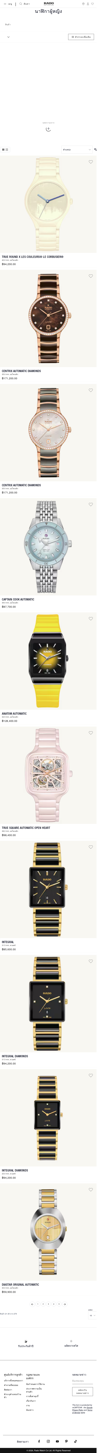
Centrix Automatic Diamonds (21, 371)
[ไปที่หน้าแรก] (49, 3)
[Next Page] (64, 1304)
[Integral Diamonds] (48, 1003)
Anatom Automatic (14, 713)
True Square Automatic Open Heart (26, 827)
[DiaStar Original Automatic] (48, 1232)
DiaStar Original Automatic (20, 1284)
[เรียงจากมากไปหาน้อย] (95, 149)
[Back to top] (48, 128)
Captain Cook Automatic (18, 599)
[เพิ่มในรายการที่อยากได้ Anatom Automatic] (90, 618)
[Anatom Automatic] (48, 661)
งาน (28, 1405)
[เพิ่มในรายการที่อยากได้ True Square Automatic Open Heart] (90, 732)
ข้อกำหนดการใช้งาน (35, 1384)
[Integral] (48, 889)
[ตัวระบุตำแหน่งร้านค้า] (83, 4)
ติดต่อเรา (8, 1389)
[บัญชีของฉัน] (88, 4)
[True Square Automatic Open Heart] (48, 775)
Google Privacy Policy (82, 1408)
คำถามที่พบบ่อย (11, 1385)
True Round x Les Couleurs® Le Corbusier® (33, 256)
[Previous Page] (32, 1304)
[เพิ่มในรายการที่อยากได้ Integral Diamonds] (90, 961)
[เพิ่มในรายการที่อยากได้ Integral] (90, 847)
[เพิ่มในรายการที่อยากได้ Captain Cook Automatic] (90, 504)
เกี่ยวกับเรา (31, 1400)
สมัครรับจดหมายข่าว (82, 1391)
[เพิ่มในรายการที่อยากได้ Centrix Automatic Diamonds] (90, 276)
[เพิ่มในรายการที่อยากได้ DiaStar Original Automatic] (90, 1189)
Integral (8, 942)
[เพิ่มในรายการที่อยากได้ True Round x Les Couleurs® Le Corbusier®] (90, 161)
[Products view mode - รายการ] (3, 149)
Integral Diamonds (15, 1056)
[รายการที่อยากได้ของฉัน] (92, 4)
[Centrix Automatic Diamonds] (48, 318)
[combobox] (7, 37)
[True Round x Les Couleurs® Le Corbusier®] (48, 204)
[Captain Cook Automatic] (48, 546)
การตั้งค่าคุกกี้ (32, 1396)
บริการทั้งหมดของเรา (13, 1380)
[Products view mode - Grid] (6, 149)
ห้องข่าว (29, 1409)
